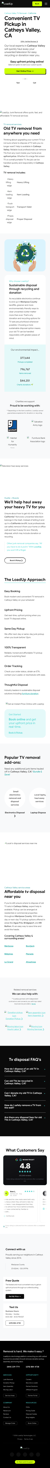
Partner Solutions (32, 1386)
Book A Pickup (16, 732)
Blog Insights (30, 1417)
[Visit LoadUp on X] (25, 1454)
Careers (28, 1379)
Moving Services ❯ (35, 1029)
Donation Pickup (8, 1383)
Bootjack (30, 946)
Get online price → (25, 71)
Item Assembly (8, 1386)
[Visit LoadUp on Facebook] (12, 1454)
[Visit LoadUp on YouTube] (31, 1454)
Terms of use (28, 1439)
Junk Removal (8, 1379)
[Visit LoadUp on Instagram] (18, 1454)
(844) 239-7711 (13, 1367)
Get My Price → (15, 1296)
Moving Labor (8, 1390)
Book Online (32, 1423)
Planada (29, 954)
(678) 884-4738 (15, 1323)
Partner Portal (32, 1396)
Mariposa (8, 946)
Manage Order (10, 1423)
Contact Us (7, 1417)
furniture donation (30, 693)
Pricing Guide (30, 1411)
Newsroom (7, 1411)
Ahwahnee (31, 962)
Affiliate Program (32, 1390)
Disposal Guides (31, 1414)
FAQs (28, 1407)
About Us (6, 1407)
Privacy (19, 1439)
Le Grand (8, 962)
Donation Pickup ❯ (14, 1018)
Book (37, 4)
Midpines (8, 954)
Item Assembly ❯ (36, 1015)
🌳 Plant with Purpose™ (25, 1462)
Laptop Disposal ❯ (39, 812)
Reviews (6, 1414)
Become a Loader (32, 1383)
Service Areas (10, 1396)
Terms (33, 1004)
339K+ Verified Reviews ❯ (29, 41)
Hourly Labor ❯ (14, 1029)
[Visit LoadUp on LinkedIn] (38, 1454)
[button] (25, 1070)
